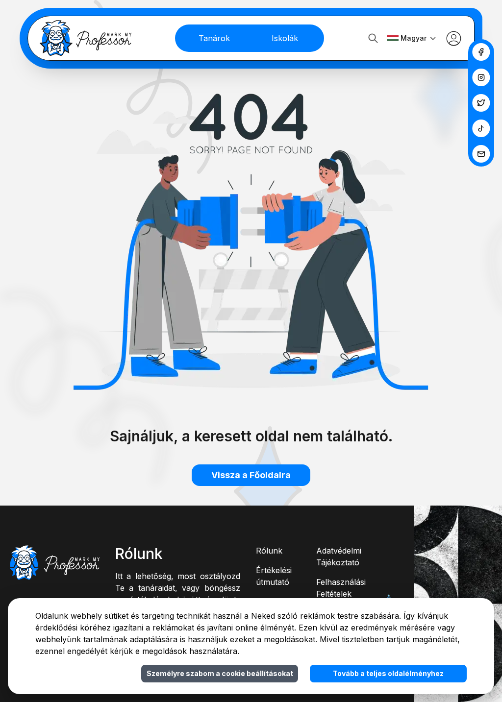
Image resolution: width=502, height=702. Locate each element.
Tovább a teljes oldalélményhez (388, 673)
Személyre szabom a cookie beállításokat (220, 673)
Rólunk (269, 551)
